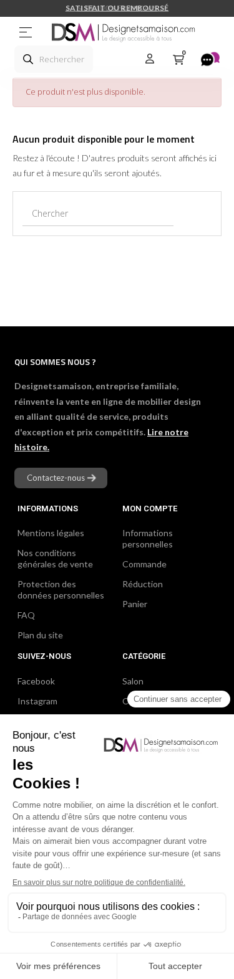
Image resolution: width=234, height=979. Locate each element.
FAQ (26, 615)
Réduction (142, 584)
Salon (133, 681)
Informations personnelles (147, 538)
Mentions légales (50, 532)
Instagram (37, 701)
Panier (134, 603)
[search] (28, 59)
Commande (144, 564)
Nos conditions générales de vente (55, 558)
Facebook (36, 681)
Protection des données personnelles (60, 589)
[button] (60, 478)
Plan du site (40, 635)
